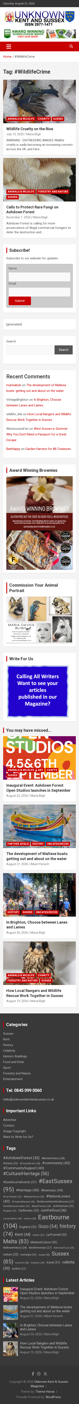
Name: (13, 268)
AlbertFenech (41, 1206)
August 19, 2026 (17, 1001)
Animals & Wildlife (21, 118)
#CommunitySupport (23, 1168)
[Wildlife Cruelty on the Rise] (39, 101)
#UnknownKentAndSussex (55, 1201)
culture (30, 1218)
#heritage (27, 1190)
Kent (6, 1039)
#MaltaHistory (34, 1196)
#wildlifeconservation (16, 1206)
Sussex (58, 118)
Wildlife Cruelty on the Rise (29, 129)
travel (53, 1262)
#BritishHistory (53, 1158)
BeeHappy (13, 449)
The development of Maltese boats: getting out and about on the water (46, 1309)
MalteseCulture (44, 1242)
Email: (13, 283)
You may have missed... (28, 730)
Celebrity (9, 1051)
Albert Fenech (40, 864)
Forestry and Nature (53, 191)
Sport (7, 1068)
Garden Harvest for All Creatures (48, 449)
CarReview (28, 1210)
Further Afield (18, 843)
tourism (22, 1262)
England (27, 1227)
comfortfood (53, 1210)
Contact (8, 1125)
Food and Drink (13, 1062)
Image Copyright (14, 1131)
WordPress (53, 1397)
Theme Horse (45, 1391)
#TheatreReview (23, 1201)
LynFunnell (56, 1235)
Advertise (9, 1120)
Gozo (48, 1226)
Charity (44, 118)
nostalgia (28, 1254)
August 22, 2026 (17, 795)
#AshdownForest (21, 1158)
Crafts (52, 770)
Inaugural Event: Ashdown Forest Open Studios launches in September (47, 1291)
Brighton (9, 1210)
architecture (63, 1206)
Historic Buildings (15, 1056)
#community (56, 1163)
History (38, 843)
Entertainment (13, 1079)
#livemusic (52, 1190)
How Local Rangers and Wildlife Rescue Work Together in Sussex (44, 1345)
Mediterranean (40, 1247)
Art (40, 770)
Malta (16, 1241)
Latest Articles (20, 1280)
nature (10, 1254)
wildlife (19, 1268)
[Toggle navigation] (8, 46)
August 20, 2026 (17, 932)
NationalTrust (64, 1247)
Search (11, 341)
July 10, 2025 (15, 134)
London (38, 1235)
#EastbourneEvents (20, 1182)
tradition (37, 1262)
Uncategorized (58, 843)
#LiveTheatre (12, 1196)
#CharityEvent (30, 1163)
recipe (44, 1254)
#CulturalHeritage (26, 1173)
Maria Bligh (33, 134)
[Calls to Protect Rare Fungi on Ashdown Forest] (39, 180)
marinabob (13, 385)
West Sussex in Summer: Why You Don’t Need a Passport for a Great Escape (37, 434)
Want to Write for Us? (18, 1137)
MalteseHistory (15, 1247)
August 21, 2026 (17, 864)
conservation (12, 1218)
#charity (10, 1163)
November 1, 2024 (18, 217)
